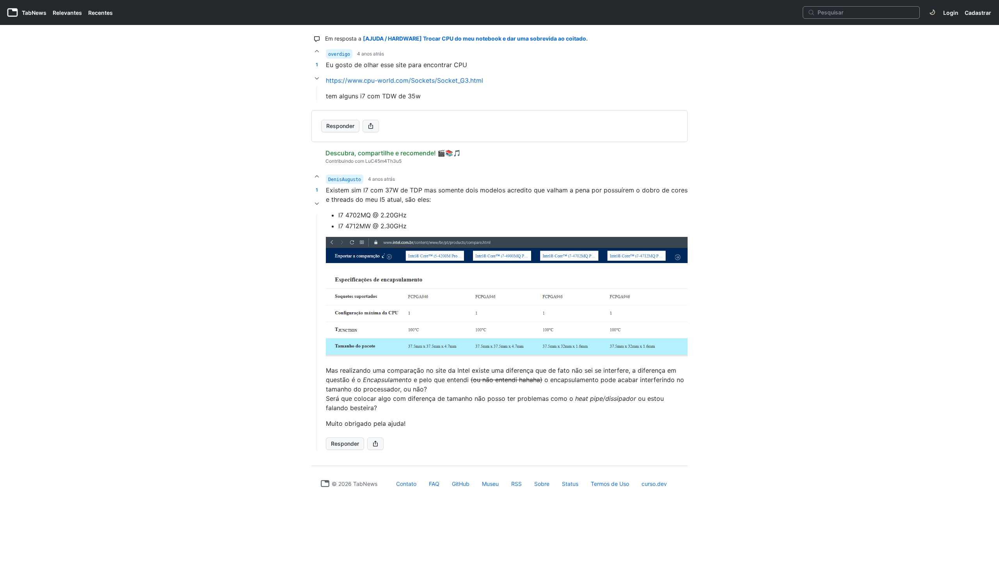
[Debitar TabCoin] (316, 78)
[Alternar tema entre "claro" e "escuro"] (932, 12)
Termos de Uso (610, 483)
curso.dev (654, 483)
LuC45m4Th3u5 (383, 161)
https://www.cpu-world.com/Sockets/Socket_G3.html (404, 80)
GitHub (460, 483)
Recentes (100, 12)
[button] (317, 332)
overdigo (339, 54)
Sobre (541, 483)
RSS (516, 483)
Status (570, 483)
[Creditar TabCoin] (316, 51)
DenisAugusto (344, 179)
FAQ (434, 483)
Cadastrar (978, 12)
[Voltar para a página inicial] (325, 483)
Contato (406, 483)
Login (950, 12)
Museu (490, 483)
